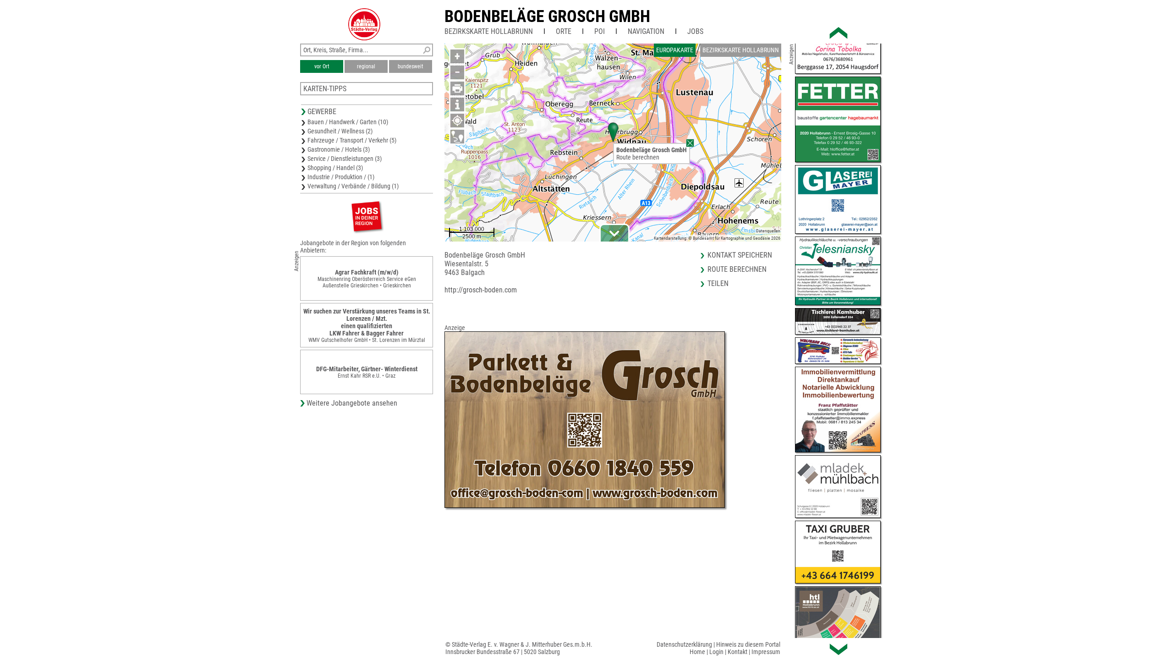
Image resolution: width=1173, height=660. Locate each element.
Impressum (765, 651)
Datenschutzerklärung (684, 644)
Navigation (646, 31)
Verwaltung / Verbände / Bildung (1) (353, 186)
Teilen (718, 283)
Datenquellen (768, 230)
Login (716, 651)
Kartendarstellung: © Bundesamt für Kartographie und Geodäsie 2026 (717, 238)
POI (599, 31)
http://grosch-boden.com (480, 290)
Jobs (695, 31)
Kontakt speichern (739, 255)
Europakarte (674, 50)
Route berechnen (637, 157)
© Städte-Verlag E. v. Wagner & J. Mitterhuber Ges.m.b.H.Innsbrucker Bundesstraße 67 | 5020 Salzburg (518, 648)
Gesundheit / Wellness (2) (340, 131)
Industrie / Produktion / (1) (340, 177)
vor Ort (321, 66)
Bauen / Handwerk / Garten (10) (347, 122)
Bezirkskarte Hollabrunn (488, 31)
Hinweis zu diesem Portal (748, 644)
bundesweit (410, 66)
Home (697, 651)
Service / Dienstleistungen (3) (344, 158)
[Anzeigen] (366, 216)
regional (366, 66)
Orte (563, 31)
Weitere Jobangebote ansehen (352, 403)
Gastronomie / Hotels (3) (338, 149)
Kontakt (737, 651)
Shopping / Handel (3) (335, 167)
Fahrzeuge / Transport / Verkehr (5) (351, 140)
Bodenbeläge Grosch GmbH (547, 16)
